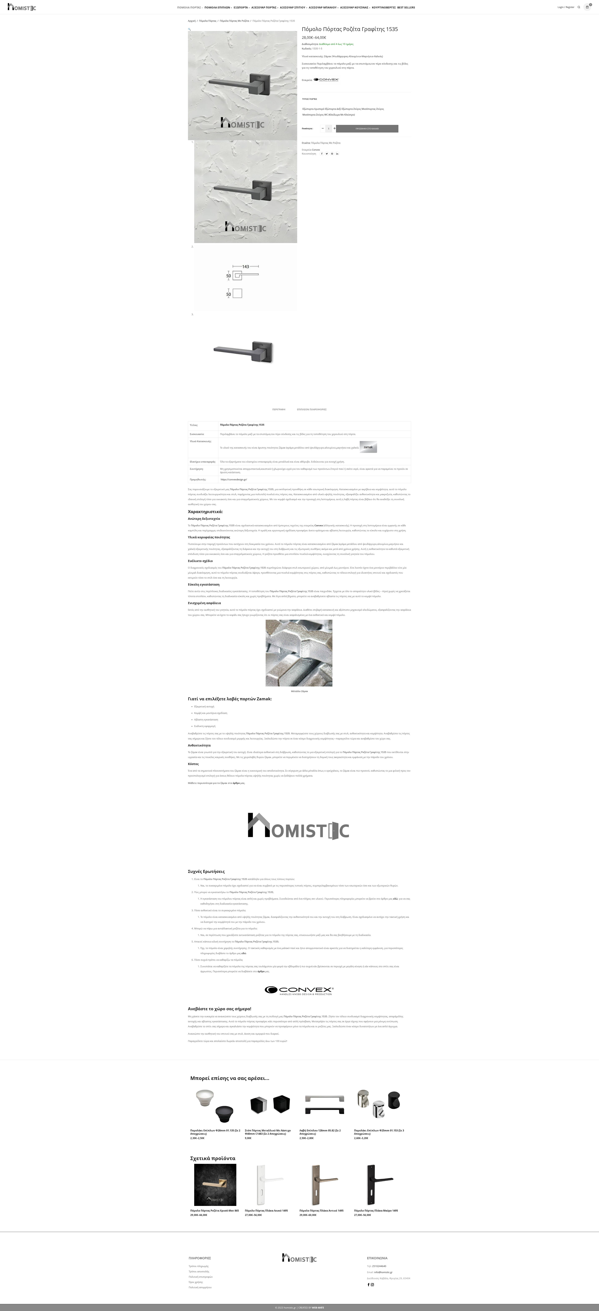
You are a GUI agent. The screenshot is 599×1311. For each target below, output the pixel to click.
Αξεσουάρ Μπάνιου (323, 7)
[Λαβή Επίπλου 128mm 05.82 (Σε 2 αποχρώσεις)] (324, 1105)
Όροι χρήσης (196, 1282)
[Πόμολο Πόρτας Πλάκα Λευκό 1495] (270, 1185)
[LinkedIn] (337, 154)
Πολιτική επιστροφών (201, 1276)
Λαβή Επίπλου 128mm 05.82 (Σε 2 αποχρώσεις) (320, 1132)
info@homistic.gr (383, 1272)
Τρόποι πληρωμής (199, 1266)
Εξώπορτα (241, 7)
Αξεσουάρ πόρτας (263, 7)
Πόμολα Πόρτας (189, 7)
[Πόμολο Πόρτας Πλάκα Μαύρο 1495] (379, 1185)
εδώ (243, 953)
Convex (316, 149)
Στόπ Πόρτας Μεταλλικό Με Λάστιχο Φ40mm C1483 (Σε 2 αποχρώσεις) (268, 1132)
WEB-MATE (318, 1307)
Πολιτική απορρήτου (200, 1287)
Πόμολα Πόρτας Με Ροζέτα (234, 20)
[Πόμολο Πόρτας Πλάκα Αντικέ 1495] (324, 1185)
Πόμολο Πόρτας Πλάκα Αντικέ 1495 (321, 1210)
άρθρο (236, 783)
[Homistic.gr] (22, 7)
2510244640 (379, 1266)
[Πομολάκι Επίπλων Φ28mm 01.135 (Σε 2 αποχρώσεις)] (215, 1105)
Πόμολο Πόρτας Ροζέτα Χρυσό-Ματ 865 (214, 1210)
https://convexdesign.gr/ (234, 479)
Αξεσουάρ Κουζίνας (354, 7)
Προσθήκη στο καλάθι (367, 128)
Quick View (237, 1090)
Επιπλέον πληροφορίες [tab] (312, 409)
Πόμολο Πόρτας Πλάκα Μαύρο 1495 (376, 1210)
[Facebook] (322, 154)
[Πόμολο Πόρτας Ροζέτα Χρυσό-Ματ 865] (215, 1185)
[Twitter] (327, 154)
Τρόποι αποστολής (199, 1271)
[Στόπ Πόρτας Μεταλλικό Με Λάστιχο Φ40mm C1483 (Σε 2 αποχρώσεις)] (270, 1105)
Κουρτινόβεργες (384, 7)
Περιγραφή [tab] (278, 409)
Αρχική (192, 20)
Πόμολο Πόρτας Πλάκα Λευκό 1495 (266, 1210)
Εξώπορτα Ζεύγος (351, 108)
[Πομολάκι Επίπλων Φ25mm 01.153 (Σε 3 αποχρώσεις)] (379, 1105)
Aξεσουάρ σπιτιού (292, 7)
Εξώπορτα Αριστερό (313, 108)
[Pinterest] (332, 154)
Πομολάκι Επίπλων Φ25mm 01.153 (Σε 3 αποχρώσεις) (379, 1132)
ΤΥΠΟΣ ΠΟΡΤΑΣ (309, 99)
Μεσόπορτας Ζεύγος (372, 108)
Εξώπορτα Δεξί (332, 108)
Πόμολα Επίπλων (217, 7)
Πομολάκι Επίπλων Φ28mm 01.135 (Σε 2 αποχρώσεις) (215, 1132)
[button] (189, 29)
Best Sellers (406, 7)
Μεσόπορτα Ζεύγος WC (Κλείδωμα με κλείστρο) (328, 114)
